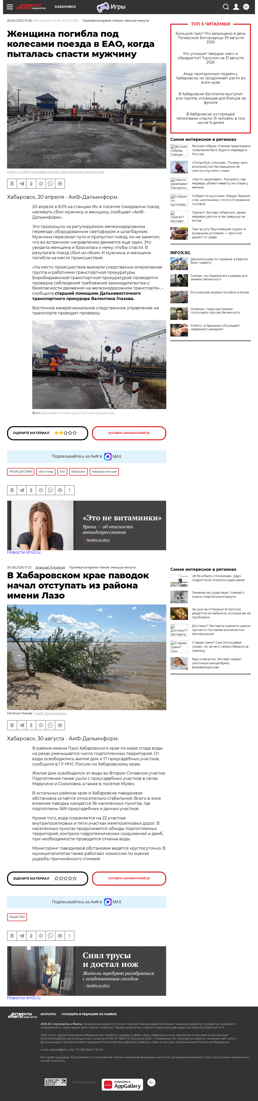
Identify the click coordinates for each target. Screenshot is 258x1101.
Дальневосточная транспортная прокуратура (78, 413)
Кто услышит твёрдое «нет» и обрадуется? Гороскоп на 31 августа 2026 (211, 58)
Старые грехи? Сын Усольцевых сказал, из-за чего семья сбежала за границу (220, 646)
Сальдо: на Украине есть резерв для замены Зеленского (218, 277)
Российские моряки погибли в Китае (219, 292)
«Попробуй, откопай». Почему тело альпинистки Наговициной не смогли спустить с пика (220, 167)
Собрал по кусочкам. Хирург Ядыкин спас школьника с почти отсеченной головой (221, 200)
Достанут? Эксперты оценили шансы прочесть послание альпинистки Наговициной (221, 630)
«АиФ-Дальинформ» (51, 713)
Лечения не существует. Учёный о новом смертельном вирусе (218, 594)
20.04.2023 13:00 (19, 20)
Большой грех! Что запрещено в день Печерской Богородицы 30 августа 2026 (211, 37)
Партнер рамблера (84, 1082)
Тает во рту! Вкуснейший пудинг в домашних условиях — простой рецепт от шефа (219, 233)
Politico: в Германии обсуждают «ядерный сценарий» (215, 327)
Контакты (48, 1014)
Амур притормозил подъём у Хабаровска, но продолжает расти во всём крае (210, 78)
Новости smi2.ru (24, 552)
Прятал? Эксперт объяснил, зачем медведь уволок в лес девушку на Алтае (219, 216)
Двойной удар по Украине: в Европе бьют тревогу (219, 260)
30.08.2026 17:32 (19, 567)
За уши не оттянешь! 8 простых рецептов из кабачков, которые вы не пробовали (221, 613)
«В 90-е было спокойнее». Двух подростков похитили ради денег (218, 578)
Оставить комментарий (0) (129, 433)
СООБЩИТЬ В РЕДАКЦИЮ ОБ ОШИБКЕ (89, 1014)
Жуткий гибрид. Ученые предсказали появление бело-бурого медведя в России (221, 150)
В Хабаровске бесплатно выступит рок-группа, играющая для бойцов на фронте (211, 98)
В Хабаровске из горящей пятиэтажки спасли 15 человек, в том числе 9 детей (210, 118)
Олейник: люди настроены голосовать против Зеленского (215, 310)
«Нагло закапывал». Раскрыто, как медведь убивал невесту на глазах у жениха (220, 183)
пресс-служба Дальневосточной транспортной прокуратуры (55, 172)
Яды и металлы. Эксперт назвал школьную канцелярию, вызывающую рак (217, 663)
